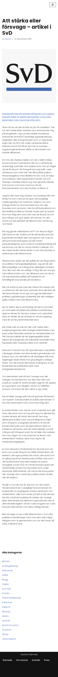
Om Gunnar (22, 660)
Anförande (7, 570)
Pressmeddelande (11, 597)
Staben (8, 39)
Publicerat (7, 602)
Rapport (6, 607)
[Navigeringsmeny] (52, 4)
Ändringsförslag (10, 566)
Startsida (6, 629)
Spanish (6, 620)
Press (47, 660)
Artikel (5, 575)
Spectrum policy (10, 625)
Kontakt (36, 660)
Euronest (6, 588)
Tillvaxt (5, 634)
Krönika (5, 593)
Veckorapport (9, 638)
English (5, 584)
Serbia (5, 616)
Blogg (5, 579)
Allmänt (6, 561)
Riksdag (6, 611)
